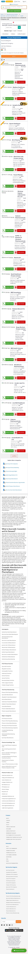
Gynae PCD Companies (10, 878)
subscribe (18, 921)
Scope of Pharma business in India (10, 764)
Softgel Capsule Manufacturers (12, 900)
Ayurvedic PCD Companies (11, 887)
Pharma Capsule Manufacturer (9, 711)
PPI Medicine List (5, 787)
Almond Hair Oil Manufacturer (8, 647)
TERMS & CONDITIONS (10, 826)
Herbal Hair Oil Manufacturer (8, 656)
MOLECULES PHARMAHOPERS (12, 863)
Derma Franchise (6, 675)
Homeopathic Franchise (7, 671)
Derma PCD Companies (11, 882)
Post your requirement (14, 10)
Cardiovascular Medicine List (8, 801)
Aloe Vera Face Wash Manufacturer (10, 634)
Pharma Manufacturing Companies (10, 727)
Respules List (5, 791)
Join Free (18, 1)
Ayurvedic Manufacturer (7, 694)
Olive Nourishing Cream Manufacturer (7, 637)
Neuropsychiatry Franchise (8, 680)
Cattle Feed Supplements (7, 808)
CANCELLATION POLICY (10, 830)
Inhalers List (4, 794)
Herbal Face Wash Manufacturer (9, 632)
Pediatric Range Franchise (8, 685)
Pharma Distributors (10, 889)
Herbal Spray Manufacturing (8, 659)
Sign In (24, 1)
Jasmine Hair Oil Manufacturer (8, 645)
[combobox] (14, 7)
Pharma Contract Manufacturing (9, 723)
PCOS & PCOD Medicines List (8, 803)
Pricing (3, 1)
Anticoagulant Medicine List (8, 805)
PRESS (7, 861)
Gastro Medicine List (6, 780)
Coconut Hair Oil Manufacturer (9, 642)
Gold (14, 30)
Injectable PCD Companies (11, 872)
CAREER (7, 822)
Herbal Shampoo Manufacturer (9, 649)
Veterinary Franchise (6, 673)
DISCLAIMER (8, 828)
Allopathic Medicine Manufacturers (13, 902)
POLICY (7, 824)
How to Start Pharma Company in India (9, 746)
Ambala (13, 34)
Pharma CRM (9, 1)
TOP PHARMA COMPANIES (11, 854)
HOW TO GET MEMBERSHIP (11, 848)
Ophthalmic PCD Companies (11, 874)
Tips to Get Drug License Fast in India (9, 749)
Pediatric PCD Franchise (11, 884)
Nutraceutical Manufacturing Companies (8, 734)
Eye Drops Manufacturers (8, 737)
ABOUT (7, 818)
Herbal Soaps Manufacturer (8, 652)
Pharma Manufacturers (10, 910)
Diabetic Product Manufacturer (9, 704)
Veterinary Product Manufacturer (9, 701)
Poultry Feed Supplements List (9, 798)
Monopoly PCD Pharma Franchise (9, 725)
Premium (19, 30)
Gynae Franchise (6, 678)
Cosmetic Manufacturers (11, 906)
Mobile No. (3, 48)
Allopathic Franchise (6, 668)
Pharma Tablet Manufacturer (8, 708)
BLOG (7, 846)
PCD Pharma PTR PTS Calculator (13, 835)
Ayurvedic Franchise (6, 666)
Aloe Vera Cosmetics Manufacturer (10, 654)
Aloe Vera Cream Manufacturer (9, 640)
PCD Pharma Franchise (7, 718)
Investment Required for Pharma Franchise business (9, 757)
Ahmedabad (5, 34)
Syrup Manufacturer (6, 706)
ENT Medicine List (6, 784)
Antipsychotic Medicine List (8, 777)
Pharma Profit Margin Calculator (14, 837)
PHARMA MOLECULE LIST (11, 852)
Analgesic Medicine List (7, 782)
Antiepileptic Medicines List (8, 796)
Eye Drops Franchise (10, 870)
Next (14, 56)
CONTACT (8, 820)
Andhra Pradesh (21, 34)
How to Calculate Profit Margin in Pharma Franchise (9, 753)
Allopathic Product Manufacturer (9, 697)
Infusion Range (5, 789)
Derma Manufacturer (6, 699)
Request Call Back (20, 950)
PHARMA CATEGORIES (10, 850)
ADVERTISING (8, 856)
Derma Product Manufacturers (12, 904)
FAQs (7, 859)
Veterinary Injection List (7, 775)
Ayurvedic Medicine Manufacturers (13, 898)
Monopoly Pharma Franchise (12, 876)
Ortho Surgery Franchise (7, 682)
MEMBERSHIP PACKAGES (11, 833)
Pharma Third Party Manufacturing (9, 692)
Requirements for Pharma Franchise (8, 761)
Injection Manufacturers (11, 908)
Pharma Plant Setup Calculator (13, 839)
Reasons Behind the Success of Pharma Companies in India (9, 767)
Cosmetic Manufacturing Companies (7, 731)
